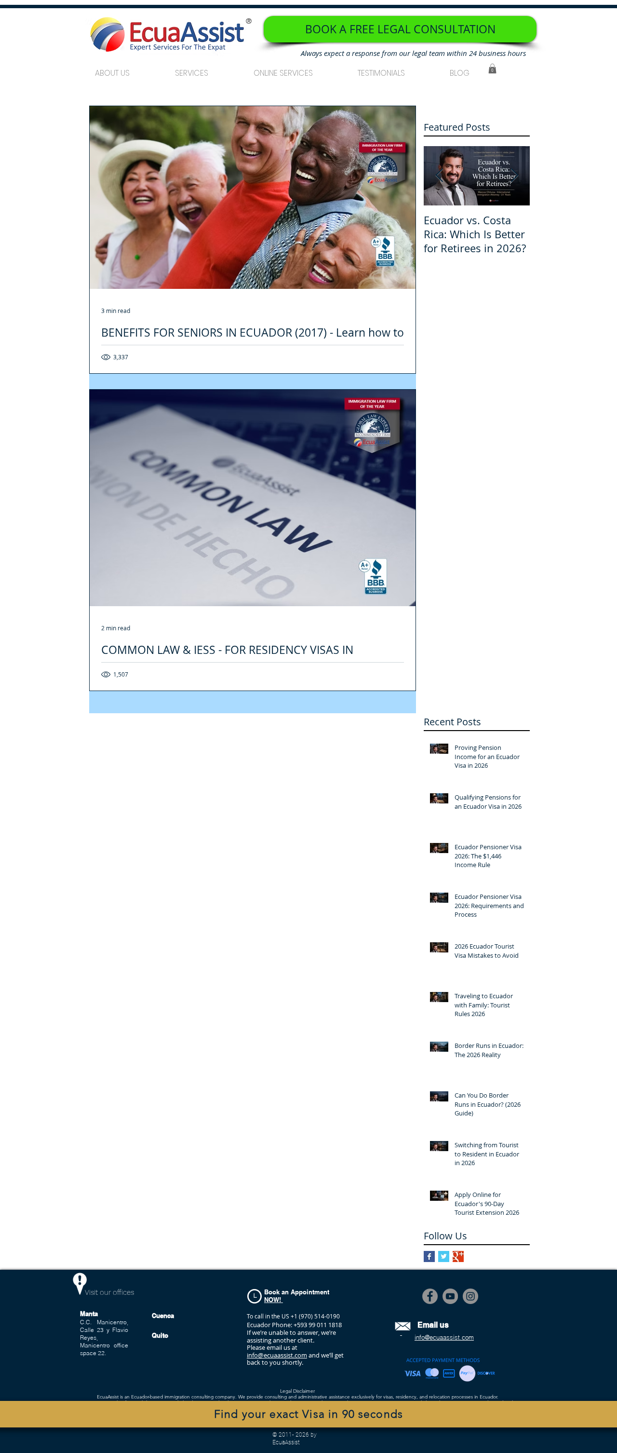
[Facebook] (430, 1296)
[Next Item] (514, 176)
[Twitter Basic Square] (443, 1256)
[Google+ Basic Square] (458, 1256)
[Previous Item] (439, 176)
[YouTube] (450, 1296)
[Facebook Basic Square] (429, 1256)
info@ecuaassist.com (277, 1355)
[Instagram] (470, 1296)
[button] (191, 68)
